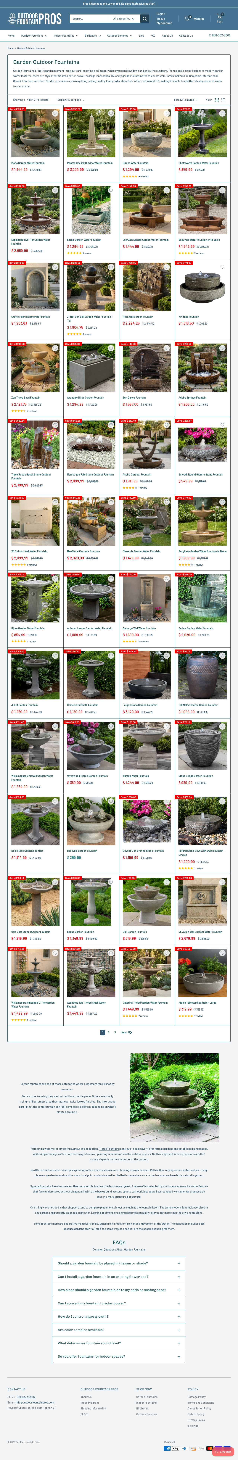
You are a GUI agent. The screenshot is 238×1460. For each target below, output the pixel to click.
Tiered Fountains (109, 1148)
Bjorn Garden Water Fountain (28, 628)
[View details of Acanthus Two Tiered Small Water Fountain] (91, 973)
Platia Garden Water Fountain (28, 163)
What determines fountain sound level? (89, 1343)
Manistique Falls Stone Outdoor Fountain (90, 474)
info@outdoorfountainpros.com (35, 1402)
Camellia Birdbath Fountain (82, 705)
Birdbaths (91, 35)
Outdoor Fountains (32, 35)
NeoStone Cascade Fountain (83, 551)
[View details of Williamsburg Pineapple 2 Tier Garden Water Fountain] (35, 973)
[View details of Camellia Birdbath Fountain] (91, 675)
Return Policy (196, 1414)
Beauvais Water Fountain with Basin (199, 239)
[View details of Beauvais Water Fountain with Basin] (202, 210)
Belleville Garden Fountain (82, 850)
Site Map (193, 1425)
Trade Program (90, 1402)
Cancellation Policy (199, 1408)
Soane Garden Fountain (80, 931)
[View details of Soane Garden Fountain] (91, 902)
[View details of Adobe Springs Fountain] (202, 368)
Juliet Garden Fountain (24, 705)
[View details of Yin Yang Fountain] (202, 287)
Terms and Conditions (201, 1402)
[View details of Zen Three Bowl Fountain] (35, 368)
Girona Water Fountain (135, 163)
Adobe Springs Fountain (192, 397)
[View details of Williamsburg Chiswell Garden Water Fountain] (35, 746)
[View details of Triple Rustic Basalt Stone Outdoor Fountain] (35, 444)
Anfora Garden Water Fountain (195, 628)
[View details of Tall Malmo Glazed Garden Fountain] (202, 675)
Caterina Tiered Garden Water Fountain (145, 1002)
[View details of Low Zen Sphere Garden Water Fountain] (147, 210)
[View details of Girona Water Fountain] (147, 133)
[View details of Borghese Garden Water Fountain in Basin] (202, 521)
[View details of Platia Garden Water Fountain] (35, 133)
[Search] (144, 18)
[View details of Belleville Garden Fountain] (91, 821)
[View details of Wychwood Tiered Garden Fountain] (91, 746)
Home (11, 35)
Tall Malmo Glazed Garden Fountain (198, 705)
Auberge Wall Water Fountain (139, 628)
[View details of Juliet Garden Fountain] (35, 675)
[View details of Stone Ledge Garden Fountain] (202, 746)
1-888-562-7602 (26, 1397)
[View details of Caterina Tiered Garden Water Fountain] (147, 973)
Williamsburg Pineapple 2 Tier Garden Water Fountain (33, 1004)
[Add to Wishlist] (55, 113)
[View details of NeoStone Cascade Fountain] (91, 521)
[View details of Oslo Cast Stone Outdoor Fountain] (35, 902)
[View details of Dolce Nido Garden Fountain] (35, 821)
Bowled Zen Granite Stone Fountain (143, 850)
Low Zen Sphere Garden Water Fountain (146, 239)
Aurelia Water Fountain (136, 775)
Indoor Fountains (64, 35)
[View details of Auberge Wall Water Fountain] (147, 598)
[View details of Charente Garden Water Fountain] (147, 521)
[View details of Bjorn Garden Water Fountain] (35, 598)
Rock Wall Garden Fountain (138, 316)
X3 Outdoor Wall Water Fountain (29, 551)
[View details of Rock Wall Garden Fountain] (147, 287)
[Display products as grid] (217, 99)
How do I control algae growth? (83, 1316)
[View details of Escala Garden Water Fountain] (91, 210)
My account (164, 23)
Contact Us (186, 35)
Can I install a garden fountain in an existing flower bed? (103, 1277)
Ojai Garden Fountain (135, 931)
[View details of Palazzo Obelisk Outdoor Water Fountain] (91, 133)
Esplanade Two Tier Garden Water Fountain (30, 241)
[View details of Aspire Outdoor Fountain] (147, 444)
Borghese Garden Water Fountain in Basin (202, 551)
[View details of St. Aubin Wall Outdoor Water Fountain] (202, 902)
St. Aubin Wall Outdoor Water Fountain (200, 931)
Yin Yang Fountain (188, 316)
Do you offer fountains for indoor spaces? (91, 1356)
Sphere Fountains (41, 1186)
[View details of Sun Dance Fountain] (147, 368)
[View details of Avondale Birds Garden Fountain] (91, 368)
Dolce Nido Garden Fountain (27, 850)
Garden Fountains (146, 1396)
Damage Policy (197, 1396)
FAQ (153, 35)
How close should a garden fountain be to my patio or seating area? (112, 1290)
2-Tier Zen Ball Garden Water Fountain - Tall (90, 318)
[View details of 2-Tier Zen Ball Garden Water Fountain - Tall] (91, 287)
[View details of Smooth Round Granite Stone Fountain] (202, 444)
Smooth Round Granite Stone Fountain (200, 474)
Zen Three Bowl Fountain (25, 397)
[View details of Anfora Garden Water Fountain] (202, 598)
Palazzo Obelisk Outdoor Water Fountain (90, 163)
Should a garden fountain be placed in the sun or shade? (103, 1263)
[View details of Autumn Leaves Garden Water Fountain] (91, 598)
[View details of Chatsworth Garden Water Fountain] (202, 133)
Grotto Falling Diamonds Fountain (30, 316)
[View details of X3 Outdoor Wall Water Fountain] (35, 521)
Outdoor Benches (117, 35)
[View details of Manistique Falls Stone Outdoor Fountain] (91, 444)
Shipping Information (93, 1408)
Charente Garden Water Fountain (141, 551)
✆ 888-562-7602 (220, 35)
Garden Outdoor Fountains (31, 47)
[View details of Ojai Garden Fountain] (147, 902)
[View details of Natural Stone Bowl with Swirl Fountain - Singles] (202, 821)
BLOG (84, 1414)
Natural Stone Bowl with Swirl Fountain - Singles (201, 852)
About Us (167, 35)
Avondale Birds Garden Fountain (85, 397)
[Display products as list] (223, 99)
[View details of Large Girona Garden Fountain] (147, 675)
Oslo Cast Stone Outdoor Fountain (30, 931)
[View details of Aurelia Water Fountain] (147, 746)
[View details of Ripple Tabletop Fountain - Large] (202, 973)
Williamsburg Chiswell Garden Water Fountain (32, 777)
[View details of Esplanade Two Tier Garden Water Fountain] (35, 210)
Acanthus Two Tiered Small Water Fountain (86, 1004)
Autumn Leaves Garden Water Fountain (89, 628)
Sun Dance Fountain (134, 397)
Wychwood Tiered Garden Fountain (87, 775)
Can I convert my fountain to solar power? (92, 1303)
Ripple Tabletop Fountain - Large (197, 1002)
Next (124, 1032)
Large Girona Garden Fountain (140, 705)
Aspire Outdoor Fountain (137, 474)
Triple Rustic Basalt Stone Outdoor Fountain (31, 476)
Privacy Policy (196, 1420)
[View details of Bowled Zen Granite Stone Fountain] (147, 821)
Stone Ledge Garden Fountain (195, 775)
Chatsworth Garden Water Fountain (198, 163)
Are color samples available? (81, 1330)
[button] (219, 16)
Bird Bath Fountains (42, 1170)
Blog (141, 35)
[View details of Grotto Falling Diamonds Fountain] (35, 287)
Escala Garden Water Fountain (84, 239)
